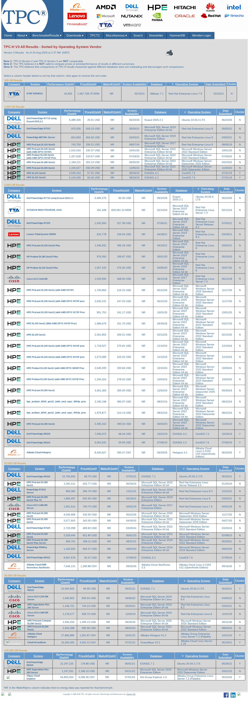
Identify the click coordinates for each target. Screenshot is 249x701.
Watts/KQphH (111, 84)
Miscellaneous (116, 35)
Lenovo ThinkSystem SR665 (41, 234)
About (23, 35)
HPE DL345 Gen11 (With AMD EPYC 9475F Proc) (52, 323)
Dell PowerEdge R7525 (38, 223)
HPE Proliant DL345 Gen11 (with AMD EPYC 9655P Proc (55, 368)
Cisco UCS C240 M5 (37, 279)
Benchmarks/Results (46, 35)
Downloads (75, 35)
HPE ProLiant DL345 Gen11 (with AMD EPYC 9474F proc (56, 346)
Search (138, 35)
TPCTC (95, 35)
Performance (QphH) (60, 84)
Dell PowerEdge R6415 (38, 442)
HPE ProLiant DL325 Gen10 (41, 144)
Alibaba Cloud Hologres (39, 452)
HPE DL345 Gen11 (36, 335)
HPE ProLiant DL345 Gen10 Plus (43, 245)
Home (8, 35)
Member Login (201, 35)
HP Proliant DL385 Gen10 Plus (42, 256)
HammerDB (177, 35)
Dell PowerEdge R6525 (38, 434)
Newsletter (156, 35)
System (35, 84)
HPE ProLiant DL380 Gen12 (41, 162)
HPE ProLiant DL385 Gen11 (41, 168)
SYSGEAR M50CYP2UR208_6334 (44, 210)
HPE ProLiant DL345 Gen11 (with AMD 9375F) (50, 290)
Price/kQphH (88, 84)
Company (14, 84)
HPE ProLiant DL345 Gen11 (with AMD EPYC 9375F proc (56, 357)
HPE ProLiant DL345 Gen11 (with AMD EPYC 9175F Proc (56, 312)
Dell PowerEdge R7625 (38, 528)
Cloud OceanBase (36, 642)
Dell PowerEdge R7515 (38, 128)
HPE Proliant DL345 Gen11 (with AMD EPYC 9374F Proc (55, 379)
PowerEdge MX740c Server (41, 137)
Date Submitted (215, 84)
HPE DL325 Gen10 (36, 173)
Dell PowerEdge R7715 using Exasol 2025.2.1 (50, 198)
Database (157, 84)
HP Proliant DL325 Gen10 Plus (42, 268)
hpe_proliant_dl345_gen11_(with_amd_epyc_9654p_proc (56, 401)
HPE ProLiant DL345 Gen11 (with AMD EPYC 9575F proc (56, 301)
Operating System (186, 84)
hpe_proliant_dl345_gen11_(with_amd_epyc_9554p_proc (56, 412)
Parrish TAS (131, 694)
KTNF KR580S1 (35, 93)
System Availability (134, 84)
